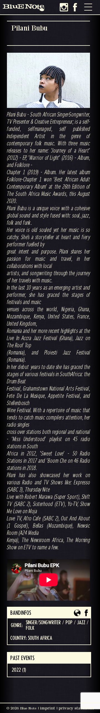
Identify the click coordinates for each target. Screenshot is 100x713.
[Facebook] (75, 7)
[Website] (77, 613)
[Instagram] (64, 7)
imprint (47, 708)
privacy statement (76, 708)
